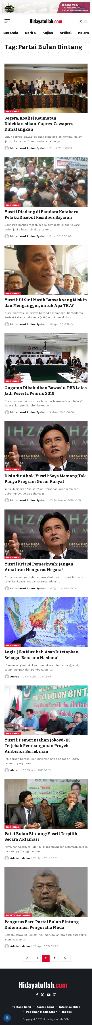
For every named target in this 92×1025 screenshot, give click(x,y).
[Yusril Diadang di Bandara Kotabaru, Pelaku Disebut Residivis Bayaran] (46, 182)
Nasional (12, 111)
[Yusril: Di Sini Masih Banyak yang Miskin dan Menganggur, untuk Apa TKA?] (46, 270)
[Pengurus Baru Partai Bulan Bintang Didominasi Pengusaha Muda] (46, 892)
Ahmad (14, 676)
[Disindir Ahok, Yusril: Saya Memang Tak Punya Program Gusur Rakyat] (46, 446)
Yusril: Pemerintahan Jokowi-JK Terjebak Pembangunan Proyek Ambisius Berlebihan (37, 746)
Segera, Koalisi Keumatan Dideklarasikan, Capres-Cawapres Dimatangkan (38, 124)
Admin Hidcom (20, 858)
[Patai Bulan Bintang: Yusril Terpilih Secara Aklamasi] (46, 804)
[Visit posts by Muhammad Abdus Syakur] (6, 148)
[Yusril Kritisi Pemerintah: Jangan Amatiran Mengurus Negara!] (46, 534)
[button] (8, 21)
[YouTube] (49, 995)
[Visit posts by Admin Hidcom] (6, 858)
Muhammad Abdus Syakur (28, 148)
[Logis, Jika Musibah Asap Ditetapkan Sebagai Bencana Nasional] (46, 622)
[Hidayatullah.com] (46, 21)
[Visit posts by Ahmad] (6, 676)
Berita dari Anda (18, 915)
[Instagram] (54, 995)
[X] (42, 995)
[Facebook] (37, 995)
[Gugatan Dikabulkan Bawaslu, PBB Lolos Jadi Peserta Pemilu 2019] (46, 358)
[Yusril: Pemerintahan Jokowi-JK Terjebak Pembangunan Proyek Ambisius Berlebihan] (46, 710)
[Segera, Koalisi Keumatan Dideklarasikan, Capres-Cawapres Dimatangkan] (46, 88)
